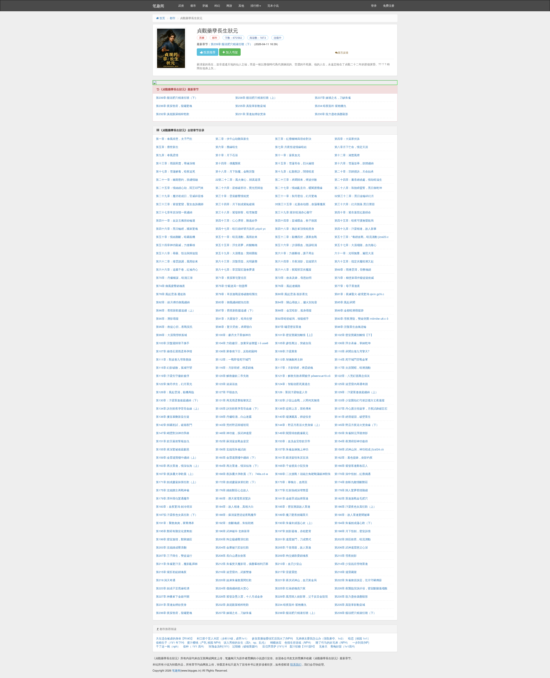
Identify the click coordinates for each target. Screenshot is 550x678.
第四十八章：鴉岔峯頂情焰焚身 (294, 229)
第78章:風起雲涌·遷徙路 (171, 294)
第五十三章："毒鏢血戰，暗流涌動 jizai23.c (362, 237)
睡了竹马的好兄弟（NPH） (332, 642)
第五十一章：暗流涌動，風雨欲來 (236, 237)
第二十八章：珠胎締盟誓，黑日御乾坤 (358, 188)
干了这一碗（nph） (168, 646)
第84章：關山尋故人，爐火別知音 (296, 302)
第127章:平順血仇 (226, 392)
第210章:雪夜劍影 (346, 555)
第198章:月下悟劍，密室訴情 (353, 531)
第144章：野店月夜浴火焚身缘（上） (298, 425)
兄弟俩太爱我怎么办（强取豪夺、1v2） (320, 638)
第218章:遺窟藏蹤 (346, 572)
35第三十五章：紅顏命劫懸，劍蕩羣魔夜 (300, 204)
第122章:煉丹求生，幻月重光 (174, 384)
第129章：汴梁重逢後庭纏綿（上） (356, 392)
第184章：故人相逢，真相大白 (234, 506)
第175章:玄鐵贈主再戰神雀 (172, 490)
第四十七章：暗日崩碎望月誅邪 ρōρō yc (240, 229)
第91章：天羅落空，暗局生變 (233, 318)
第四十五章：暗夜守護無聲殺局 (354, 220)
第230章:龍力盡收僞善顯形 (331, 114)
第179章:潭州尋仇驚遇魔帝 (172, 498)
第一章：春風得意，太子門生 (174, 139)
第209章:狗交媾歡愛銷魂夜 (291, 555)
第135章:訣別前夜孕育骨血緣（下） (237, 408)
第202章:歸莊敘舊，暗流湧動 (353, 539)
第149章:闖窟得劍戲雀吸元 (291, 433)
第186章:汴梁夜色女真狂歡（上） (355, 506)
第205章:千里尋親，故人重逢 (293, 547)
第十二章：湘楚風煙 (347, 155)
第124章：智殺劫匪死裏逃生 (292, 384)
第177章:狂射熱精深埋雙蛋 (291, 490)
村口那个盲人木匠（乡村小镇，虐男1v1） (223, 638)
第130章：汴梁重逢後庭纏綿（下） (178, 400)
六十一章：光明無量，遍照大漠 (354, 253)
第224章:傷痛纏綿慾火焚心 (232, 588)
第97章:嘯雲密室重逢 (288, 327)
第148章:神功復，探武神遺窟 (233, 433)
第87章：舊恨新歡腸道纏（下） (235, 310)
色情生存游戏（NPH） (298, 642)
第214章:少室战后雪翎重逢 (351, 564)
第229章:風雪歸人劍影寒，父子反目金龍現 (301, 596)
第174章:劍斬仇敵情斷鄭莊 (351, 482)
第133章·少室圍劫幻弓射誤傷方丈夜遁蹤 (360, 400)
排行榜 (255, 5)
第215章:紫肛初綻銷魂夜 (171, 572)
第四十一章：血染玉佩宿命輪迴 (175, 220)
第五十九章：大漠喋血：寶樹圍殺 (236, 253)
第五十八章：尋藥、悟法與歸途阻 (177, 253)
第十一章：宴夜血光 (287, 155)
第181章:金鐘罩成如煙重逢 (291, 498)
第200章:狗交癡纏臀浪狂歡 (232, 539)
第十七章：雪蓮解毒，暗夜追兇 (175, 171)
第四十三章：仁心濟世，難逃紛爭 (236, 220)
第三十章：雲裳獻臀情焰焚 (232, 196)
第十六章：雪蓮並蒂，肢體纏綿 (354, 163)
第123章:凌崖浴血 (226, 384)
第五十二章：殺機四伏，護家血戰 (296, 237)
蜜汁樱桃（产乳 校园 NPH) (204, 642)
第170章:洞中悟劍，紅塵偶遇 (353, 474)
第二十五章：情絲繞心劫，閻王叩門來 (179, 188)
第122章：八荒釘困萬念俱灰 (352, 376)
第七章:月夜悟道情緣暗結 (291, 147)
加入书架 (232, 52)
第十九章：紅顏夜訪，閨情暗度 (294, 171)
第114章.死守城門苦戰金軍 (351, 359)
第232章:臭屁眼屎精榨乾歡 (172, 114)
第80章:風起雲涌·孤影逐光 (291, 294)
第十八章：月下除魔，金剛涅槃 (235, 171)
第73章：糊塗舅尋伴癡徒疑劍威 (354, 278)
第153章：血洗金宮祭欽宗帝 (292, 441)
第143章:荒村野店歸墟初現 (232, 425)
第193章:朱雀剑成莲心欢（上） (294, 523)
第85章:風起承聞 (345, 302)
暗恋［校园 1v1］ (359, 638)
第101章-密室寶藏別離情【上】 (294, 335)
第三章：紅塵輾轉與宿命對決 (293, 139)
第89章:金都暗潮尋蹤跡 (349, 310)
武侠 (181, 5)
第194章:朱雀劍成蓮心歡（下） (354, 523)
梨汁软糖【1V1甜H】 (303, 646)
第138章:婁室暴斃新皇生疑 (172, 417)
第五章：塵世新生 (167, 147)
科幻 (217, 5)
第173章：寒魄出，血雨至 (291, 482)
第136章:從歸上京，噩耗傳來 (293, 408)
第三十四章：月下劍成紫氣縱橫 (235, 204)
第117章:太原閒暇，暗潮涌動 (353, 367)
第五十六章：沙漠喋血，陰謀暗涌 (296, 245)
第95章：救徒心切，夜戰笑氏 (174, 327)
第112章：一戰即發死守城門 (233, 359)
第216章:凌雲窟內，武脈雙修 (233, 572)
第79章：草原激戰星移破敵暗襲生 (236, 294)
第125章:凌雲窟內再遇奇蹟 (351, 384)
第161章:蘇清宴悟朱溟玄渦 (291, 457)
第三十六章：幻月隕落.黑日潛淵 (354, 204)
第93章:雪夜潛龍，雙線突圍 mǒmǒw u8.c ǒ (361, 318)
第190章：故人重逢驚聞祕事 (352, 515)
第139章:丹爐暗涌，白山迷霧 (233, 417)
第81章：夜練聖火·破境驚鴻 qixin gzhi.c (359, 294)
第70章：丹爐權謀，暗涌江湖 (174, 278)
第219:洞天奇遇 (165, 580)
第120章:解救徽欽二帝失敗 (232, 376)
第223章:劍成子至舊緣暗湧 (172, 588)
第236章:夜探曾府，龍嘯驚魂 (174, 106)
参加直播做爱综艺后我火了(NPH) (272, 638)
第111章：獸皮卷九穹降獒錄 (173, 359)
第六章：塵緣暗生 (226, 147)
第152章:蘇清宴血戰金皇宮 (232, 441)
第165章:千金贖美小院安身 (291, 466)
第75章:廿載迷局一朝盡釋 (231, 286)
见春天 (323, 646)
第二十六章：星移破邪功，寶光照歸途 (239, 188)
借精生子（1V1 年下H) (170, 642)
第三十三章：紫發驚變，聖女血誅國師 (179, 204)
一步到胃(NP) (360, 642)
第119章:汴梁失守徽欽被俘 (172, 376)
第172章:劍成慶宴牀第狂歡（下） (236, 482)
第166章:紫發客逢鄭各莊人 (351, 466)
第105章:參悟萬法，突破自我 (293, 343)
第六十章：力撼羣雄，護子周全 (294, 253)
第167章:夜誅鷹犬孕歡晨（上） (175, 474)
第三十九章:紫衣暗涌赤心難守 (293, 212)
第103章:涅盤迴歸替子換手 (172, 343)
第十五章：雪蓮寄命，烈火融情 (294, 163)
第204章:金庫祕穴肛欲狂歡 (232, 547)
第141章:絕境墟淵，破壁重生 (353, 417)
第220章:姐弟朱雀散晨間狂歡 (233, 580)
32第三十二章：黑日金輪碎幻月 (354, 196)
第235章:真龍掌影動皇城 (250, 106)
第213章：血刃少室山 (288, 564)
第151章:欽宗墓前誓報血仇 (172, 441)
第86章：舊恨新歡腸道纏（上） (175, 310)
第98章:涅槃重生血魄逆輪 (350, 327)
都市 (193, 5)
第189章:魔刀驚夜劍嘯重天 (291, 515)
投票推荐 (209, 52)
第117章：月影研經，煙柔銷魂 (294, 367)
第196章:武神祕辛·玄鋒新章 (232, 531)
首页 (162, 18)
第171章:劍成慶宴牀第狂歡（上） (177, 482)
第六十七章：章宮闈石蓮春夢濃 (235, 269)
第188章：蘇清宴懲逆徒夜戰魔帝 (235, 515)
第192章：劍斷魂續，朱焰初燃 (234, 523)
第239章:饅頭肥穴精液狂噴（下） (231, 44)
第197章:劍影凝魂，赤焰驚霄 (293, 531)
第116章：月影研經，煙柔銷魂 (234, 367)
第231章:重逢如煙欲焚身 (250, 114)
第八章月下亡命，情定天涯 (351, 147)
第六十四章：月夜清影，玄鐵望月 (296, 261)
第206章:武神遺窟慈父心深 (351, 547)
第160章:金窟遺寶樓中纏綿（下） (236, 457)
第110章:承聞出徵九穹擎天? (352, 351)
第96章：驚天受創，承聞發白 (233, 327)
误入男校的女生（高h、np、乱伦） (245, 642)
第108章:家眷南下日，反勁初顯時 (236, 351)
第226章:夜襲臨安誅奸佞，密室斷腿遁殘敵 (361, 588)
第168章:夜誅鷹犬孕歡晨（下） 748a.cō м (241, 474)
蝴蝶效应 (275, 642)
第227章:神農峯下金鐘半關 (172, 596)
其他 (241, 5)
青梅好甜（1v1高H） (343, 646)
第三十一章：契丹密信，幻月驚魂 (296, 196)
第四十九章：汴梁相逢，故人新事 (355, 229)
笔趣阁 (158, 5)
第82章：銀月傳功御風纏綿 (173, 302)
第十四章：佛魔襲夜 (228, 163)
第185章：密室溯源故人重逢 (292, 506)
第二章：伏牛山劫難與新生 (232, 139)
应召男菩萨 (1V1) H (274, 646)
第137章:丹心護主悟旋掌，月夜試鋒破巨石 (361, 408)
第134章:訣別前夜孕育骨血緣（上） (178, 408)
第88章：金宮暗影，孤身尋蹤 (293, 310)
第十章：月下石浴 (226, 155)
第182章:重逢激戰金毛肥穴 (351, 498)
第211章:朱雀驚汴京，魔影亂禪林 (177, 564)
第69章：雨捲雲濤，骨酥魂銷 (353, 269)
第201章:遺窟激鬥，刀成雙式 (293, 539)
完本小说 (273, 5)
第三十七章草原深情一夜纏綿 (174, 212)
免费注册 (388, 5)
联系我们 (295, 664)
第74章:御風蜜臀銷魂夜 (170, 286)
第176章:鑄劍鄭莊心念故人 (232, 490)
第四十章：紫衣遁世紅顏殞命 (353, 212)
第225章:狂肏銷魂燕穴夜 (290, 588)
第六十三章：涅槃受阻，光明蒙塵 (236, 261)
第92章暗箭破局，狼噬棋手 (292, 318)
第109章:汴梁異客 (286, 351)
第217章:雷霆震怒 (286, 572)
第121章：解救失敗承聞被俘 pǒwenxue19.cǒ (302, 376)
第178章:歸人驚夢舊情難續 (351, 490)
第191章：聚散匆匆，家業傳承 (175, 523)
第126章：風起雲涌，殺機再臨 (175, 392)
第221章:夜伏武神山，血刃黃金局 (296, 580)
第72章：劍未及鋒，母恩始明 (293, 278)
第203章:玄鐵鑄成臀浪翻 (171, 547)
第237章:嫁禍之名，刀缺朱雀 (333, 98)
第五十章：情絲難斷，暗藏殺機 (175, 237)
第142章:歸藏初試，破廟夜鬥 (174, 425)
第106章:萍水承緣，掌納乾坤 (353, 343)
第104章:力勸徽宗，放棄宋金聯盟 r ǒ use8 (241, 343)
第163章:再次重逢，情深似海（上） (178, 466)
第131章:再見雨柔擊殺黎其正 (233, 400)
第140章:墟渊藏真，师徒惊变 (293, 417)
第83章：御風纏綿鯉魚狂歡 (232, 302)
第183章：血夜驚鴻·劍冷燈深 (174, 506)
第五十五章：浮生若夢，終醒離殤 (236, 245)
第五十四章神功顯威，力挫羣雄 (175, 245)
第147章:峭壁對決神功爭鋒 (172, 433)
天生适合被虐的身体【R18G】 (175, 638)
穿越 (205, 5)
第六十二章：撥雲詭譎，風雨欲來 (177, 261)
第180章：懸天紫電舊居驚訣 (233, 498)
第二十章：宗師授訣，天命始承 (354, 171)
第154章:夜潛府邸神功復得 (351, 441)
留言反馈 (343, 52)
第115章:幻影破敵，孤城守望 (174, 367)
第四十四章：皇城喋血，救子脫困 (296, 220)
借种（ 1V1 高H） (194, 646)
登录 (374, 5)
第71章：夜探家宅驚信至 (230, 278)
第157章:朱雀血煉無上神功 (291, 449)
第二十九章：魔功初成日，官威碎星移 (179, 196)
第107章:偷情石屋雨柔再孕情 (174, 351)
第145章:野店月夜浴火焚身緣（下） (357, 425)
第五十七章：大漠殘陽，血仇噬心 (355, 245)
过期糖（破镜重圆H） (245, 646)
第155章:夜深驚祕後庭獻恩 (172, 449)
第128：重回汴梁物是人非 (291, 392)
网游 (229, 5)
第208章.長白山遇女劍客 (230, 555)
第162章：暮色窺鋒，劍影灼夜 (354, 457)
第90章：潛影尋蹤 (167, 318)
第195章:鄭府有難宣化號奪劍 (174, 531)
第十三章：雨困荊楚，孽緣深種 (175, 163)
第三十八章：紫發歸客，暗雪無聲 (236, 212)
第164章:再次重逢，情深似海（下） (237, 466)
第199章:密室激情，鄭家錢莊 (174, 539)
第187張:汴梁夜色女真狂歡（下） (177, 515)
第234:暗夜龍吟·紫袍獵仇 (330, 106)
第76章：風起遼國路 (287, 286)
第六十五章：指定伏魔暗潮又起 (354, 261)
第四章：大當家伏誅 (347, 139)
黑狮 (201, 37)
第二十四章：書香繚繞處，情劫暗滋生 (358, 179)
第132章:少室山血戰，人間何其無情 (297, 400)
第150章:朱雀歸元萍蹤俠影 (351, 433)
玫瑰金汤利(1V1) (219, 646)
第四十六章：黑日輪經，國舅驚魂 (177, 229)
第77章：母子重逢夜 (347, 286)
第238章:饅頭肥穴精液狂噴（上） (256, 98)
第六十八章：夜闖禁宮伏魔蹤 (293, 269)
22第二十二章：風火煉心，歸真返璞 (237, 179)
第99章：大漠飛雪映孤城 (171, 335)
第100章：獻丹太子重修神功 (233, 335)
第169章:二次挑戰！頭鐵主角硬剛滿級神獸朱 (303, 474)
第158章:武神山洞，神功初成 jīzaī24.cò (359, 449)
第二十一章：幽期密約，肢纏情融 (177, 179)
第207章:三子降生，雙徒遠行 (174, 555)
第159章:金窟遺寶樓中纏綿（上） (177, 457)
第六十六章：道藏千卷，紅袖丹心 (177, 269)
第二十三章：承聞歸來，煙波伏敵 (296, 179)
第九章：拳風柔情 (167, 155)
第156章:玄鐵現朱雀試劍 (230, 449)
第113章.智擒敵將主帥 (289, 359)
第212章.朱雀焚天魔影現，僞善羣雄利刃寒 (241, 564)
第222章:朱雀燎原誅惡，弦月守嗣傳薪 (358, 580)
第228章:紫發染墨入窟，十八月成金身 (239, 596)
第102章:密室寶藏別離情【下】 (354, 335)
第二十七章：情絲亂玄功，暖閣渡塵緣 (298, 188)
